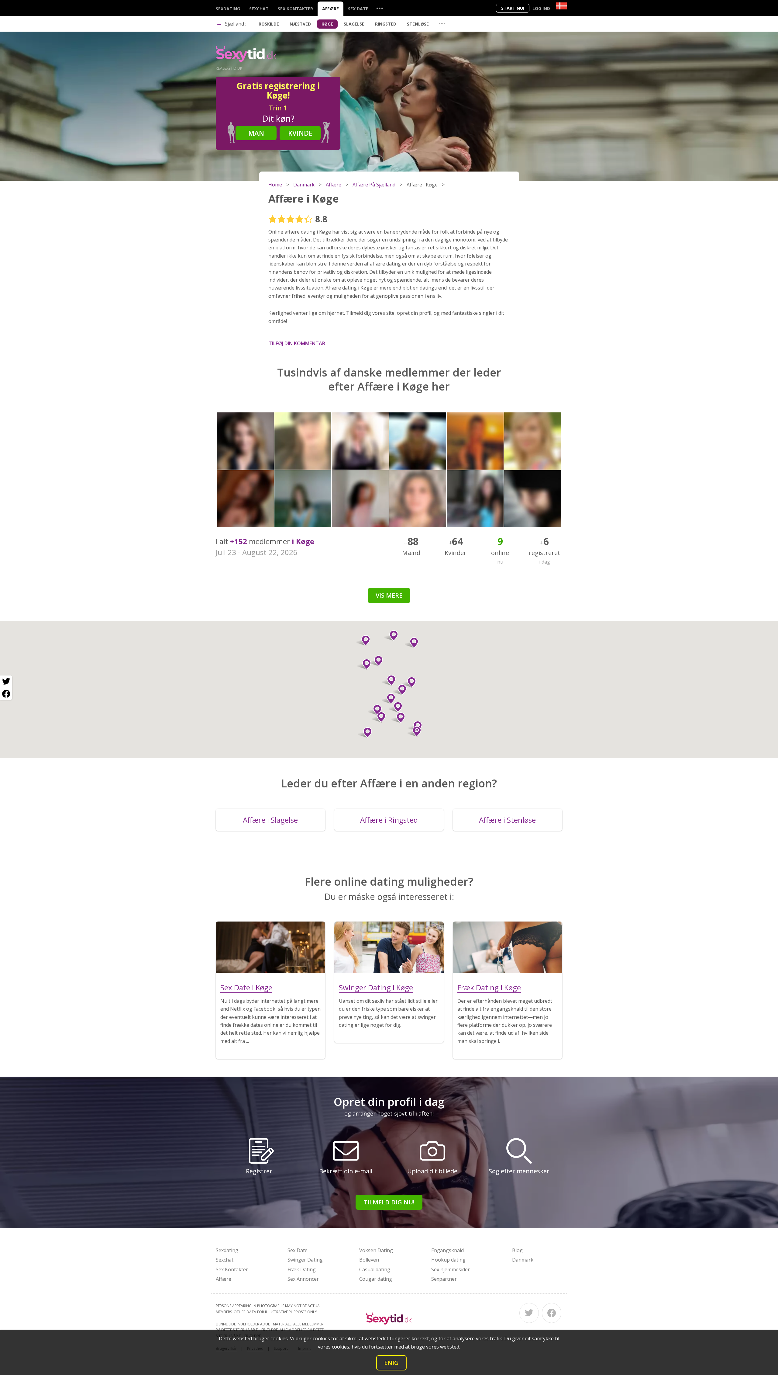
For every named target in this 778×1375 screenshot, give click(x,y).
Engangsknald (447, 1250)
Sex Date (358, 9)
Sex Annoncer (303, 1279)
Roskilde (269, 24)
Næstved (300, 24)
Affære (330, 9)
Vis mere (389, 595)
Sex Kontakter (295, 9)
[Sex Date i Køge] (270, 947)
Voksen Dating (376, 1250)
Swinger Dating (305, 1259)
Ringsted (385, 24)
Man (256, 132)
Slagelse (354, 24)
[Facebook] (551, 1313)
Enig (391, 1363)
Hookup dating (448, 1259)
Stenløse (418, 24)
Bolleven (369, 1259)
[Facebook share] (6, 694)
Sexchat (259, 9)
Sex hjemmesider (450, 1269)
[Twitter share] (6, 681)
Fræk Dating (301, 1269)
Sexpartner (444, 1279)
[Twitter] (529, 1313)
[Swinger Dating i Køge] (389, 947)
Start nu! (512, 8)
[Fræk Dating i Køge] (507, 947)
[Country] (561, 5)
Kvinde (300, 132)
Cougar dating (375, 1279)
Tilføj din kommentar (297, 343)
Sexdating (228, 9)
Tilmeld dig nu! (389, 1202)
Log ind (541, 8)
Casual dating (374, 1269)
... (379, 8)
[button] (395, 707)
